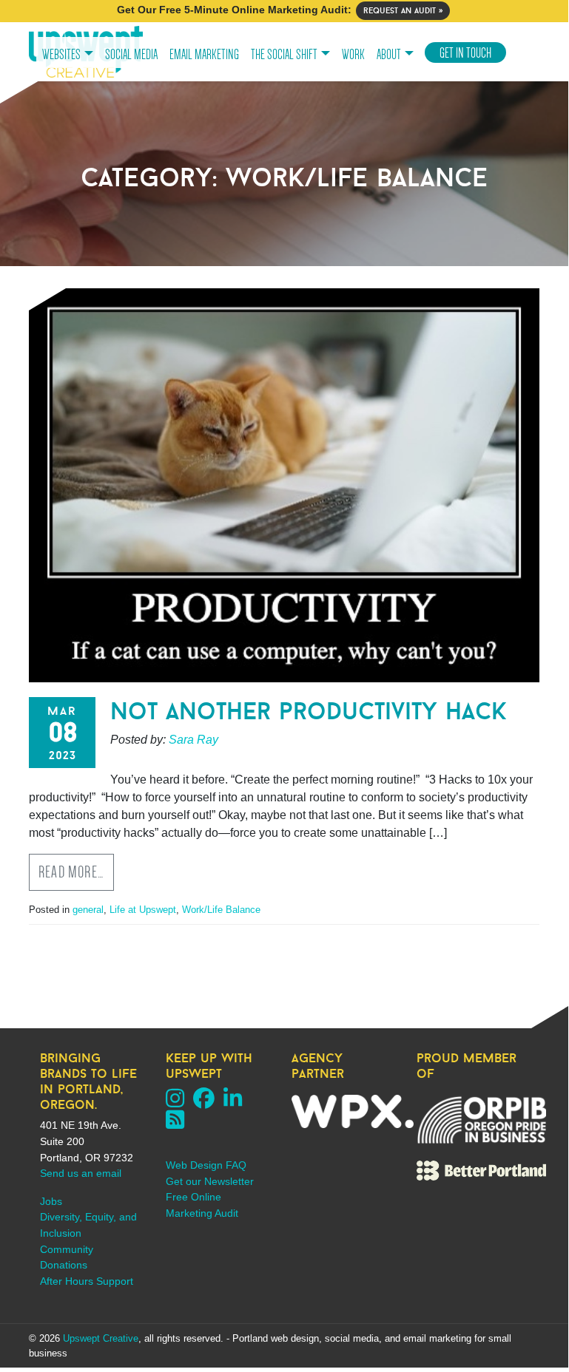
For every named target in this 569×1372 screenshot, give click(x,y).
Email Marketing (204, 54)
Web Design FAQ (206, 1165)
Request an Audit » (402, 10)
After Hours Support (86, 1281)
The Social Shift (284, 54)
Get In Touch (465, 53)
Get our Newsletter (210, 1181)
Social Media (131, 54)
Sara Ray (193, 739)
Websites (61, 54)
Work (353, 54)
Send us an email (80, 1173)
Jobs (51, 1201)
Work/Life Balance (221, 909)
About (389, 54)
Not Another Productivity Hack (308, 710)
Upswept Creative (100, 1338)
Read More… (71, 872)
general (88, 909)
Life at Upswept (143, 909)
